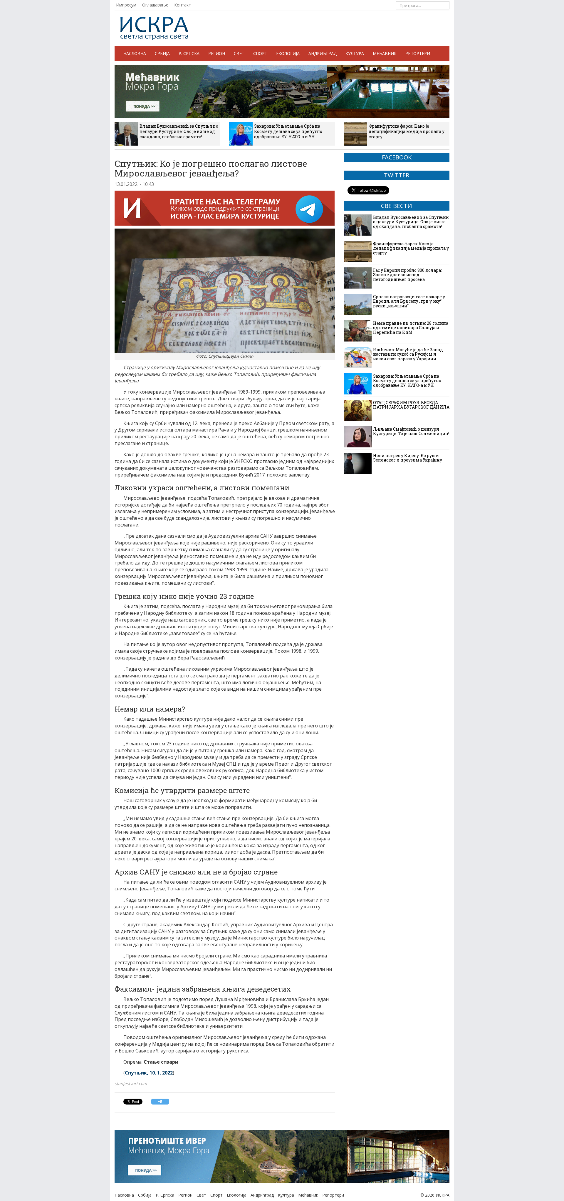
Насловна (134, 53)
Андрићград (322, 53)
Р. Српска (189, 53)
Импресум (126, 5)
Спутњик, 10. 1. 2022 (149, 1073)
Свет (239, 53)
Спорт (260, 53)
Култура (354, 53)
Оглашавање (155, 5)
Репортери (417, 53)
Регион (216, 53)
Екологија (288, 53)
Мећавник (385, 53)
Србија (162, 53)
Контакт (182, 5)
